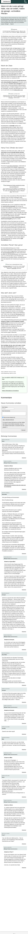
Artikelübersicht (6, 1)
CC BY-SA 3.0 (22, 32)
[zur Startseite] (25, 2)
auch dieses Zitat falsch (12, 165)
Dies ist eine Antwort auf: (9, 417)
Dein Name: (5, 407)
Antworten (24, 457)
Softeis (18, 32)
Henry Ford (17, 48)
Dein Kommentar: (6, 410)
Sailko (11, 191)
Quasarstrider (13, 268)
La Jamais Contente (7, 266)
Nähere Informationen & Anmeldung (10, 390)
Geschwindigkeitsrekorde (8, 252)
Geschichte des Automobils (9, 206)
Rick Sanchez (19, 314)
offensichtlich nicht (18, 90)
